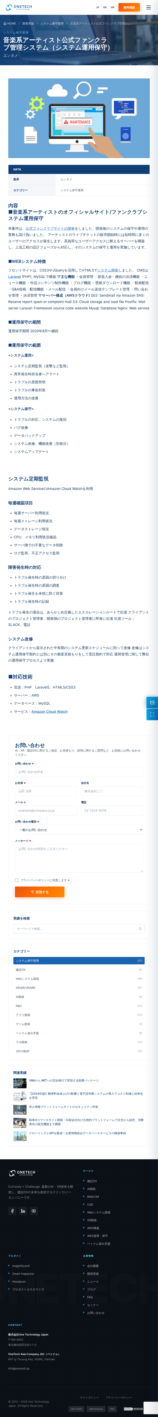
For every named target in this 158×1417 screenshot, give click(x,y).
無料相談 (129, 7)
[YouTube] (34, 1211)
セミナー (93, 1305)
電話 (83, 802)
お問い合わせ (24, 763)
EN (105, 7)
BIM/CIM (93, 1196)
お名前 (20, 782)
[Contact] (152, 702)
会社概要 (93, 1266)
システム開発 (107, 270)
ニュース (93, 1281)
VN (112, 7)
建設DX (92, 1181)
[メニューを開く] (148, 7)
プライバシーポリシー (35, 880)
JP (97, 7)
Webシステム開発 (98, 1212)
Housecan (19, 1281)
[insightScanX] (152, 714)
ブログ (91, 1289)
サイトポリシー (89, 1397)
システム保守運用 (52, 23)
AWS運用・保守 (97, 1236)
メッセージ (23, 840)
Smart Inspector (23, 1273)
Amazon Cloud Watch (49, 712)
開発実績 (28, 23)
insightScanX (21, 1266)
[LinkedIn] (23, 1211)
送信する (42, 892)
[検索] (140, 929)
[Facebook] (12, 1211)
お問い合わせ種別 (27, 821)
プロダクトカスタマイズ (28, 1289)
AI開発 (91, 1189)
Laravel (14, 277)
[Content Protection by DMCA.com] (133, 1409)
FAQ (90, 1297)
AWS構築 (93, 1228)
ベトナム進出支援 (98, 1243)
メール (20, 802)
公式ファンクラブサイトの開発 (50, 228)
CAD (90, 1204)
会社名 (85, 782)
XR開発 (92, 1220)
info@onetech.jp (18, 1368)
